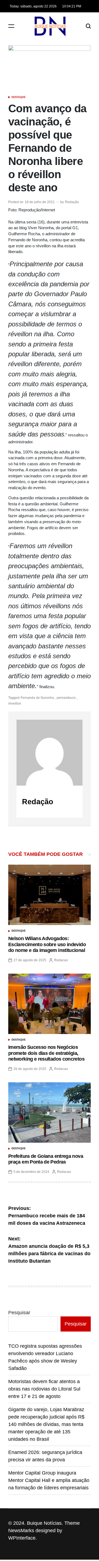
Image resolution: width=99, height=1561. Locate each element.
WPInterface (21, 1538)
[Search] (88, 25)
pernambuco (66, 698)
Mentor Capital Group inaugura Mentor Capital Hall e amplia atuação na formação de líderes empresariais (48, 1480)
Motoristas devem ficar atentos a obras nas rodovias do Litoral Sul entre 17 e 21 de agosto (44, 1389)
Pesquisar (19, 1312)
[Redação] (49, 753)
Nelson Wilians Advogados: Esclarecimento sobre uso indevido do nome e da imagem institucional (47, 944)
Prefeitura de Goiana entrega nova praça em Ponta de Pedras (45, 1159)
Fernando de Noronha (37, 698)
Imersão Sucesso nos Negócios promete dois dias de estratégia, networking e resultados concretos (46, 1053)
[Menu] (11, 25)
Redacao (61, 960)
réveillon (14, 703)
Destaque (19, 97)
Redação (72, 202)
